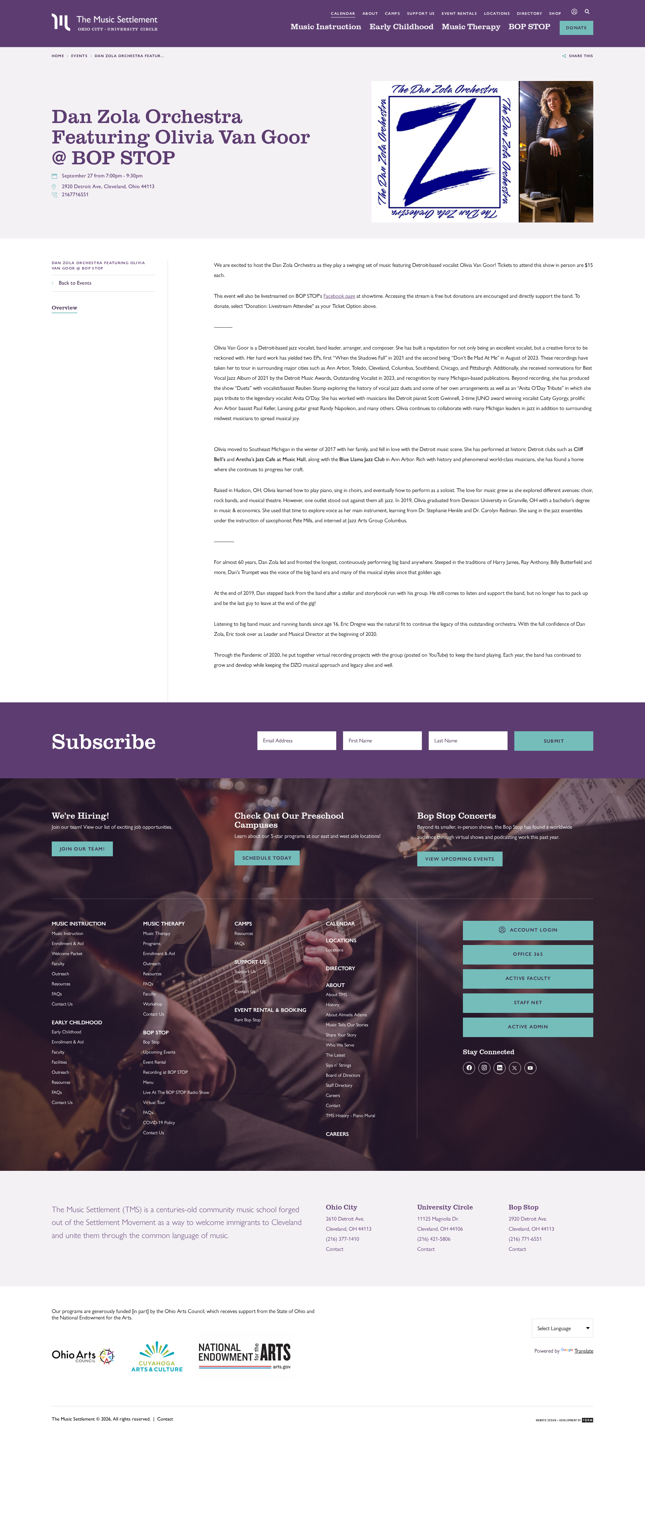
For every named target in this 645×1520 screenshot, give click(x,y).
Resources (61, 983)
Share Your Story (341, 1034)
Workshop (152, 1004)
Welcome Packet (67, 953)
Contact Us (62, 1004)
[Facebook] (469, 1068)
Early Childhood (402, 27)
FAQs (57, 993)
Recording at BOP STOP (165, 1072)
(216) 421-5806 (433, 1239)
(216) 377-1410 (342, 1239)
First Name (358, 737)
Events (79, 56)
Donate (576, 27)
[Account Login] (574, 12)
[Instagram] (484, 1068)
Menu (148, 1082)
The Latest (335, 1055)
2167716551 (75, 194)
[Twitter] (515, 1068)
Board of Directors (343, 1075)
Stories (240, 981)
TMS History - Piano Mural (350, 1115)
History (332, 1004)
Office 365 (528, 954)
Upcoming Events (159, 1052)
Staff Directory (339, 1085)
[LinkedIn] (499, 1068)
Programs (152, 943)
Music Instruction (326, 27)
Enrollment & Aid (68, 943)
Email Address (276, 737)
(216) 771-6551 (525, 1239)
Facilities (59, 1062)
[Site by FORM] (564, 1421)
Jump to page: (70, 929)
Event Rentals (459, 13)
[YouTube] (530, 1068)
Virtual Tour (154, 1102)
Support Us (421, 13)
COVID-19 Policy (159, 1122)
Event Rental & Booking (270, 1010)
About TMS (336, 994)
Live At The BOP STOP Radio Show (176, 1092)
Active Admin (528, 1027)
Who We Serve (340, 1044)
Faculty (58, 963)
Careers (333, 1095)
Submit (554, 741)
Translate (583, 1351)
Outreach (60, 973)
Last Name (444, 737)
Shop (555, 13)
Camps (392, 13)
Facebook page (339, 296)
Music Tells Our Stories (347, 1024)
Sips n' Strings (338, 1065)
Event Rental (154, 1062)
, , (108, 186)
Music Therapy (471, 27)
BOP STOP (529, 27)
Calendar (343, 13)
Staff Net (528, 1002)
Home (58, 56)
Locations (497, 13)
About (370, 13)
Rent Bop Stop (247, 1019)
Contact (333, 1105)
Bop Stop (156, 1032)
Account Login (532, 930)
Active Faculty (528, 978)
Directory (529, 13)
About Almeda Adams (346, 1014)
